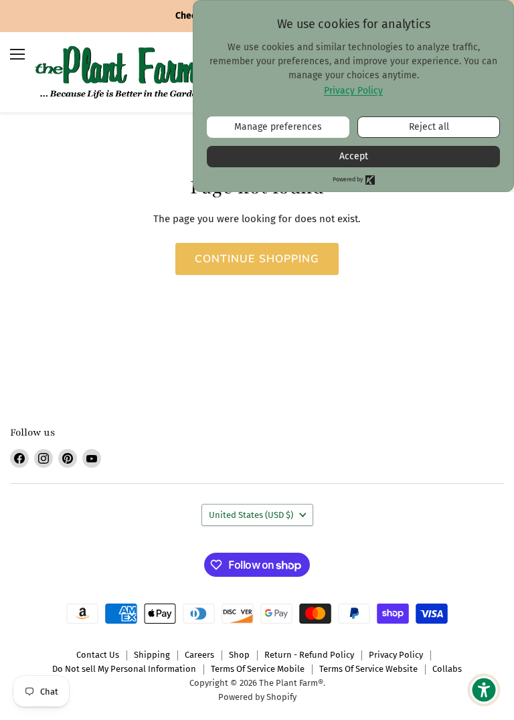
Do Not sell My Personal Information (124, 669)
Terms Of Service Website (368, 669)
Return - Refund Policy (309, 655)
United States (251, 515)
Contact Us (97, 655)
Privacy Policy (396, 655)
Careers (199, 655)
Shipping (152, 655)
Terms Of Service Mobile (258, 669)
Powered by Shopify (257, 697)
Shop (239, 655)
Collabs (447, 669)
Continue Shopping (257, 259)
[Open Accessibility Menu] (484, 690)
